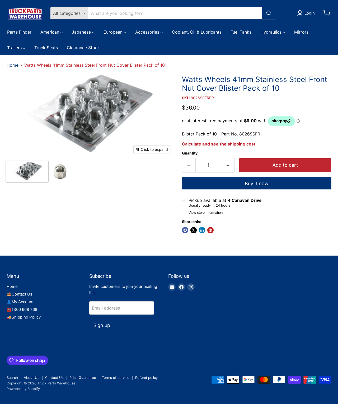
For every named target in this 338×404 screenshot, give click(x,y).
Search (12, 377)
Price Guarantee (82, 377)
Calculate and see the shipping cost (218, 144)
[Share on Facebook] (185, 230)
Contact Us (54, 377)
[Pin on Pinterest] (210, 230)
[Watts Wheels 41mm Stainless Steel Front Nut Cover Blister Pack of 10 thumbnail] (27, 171)
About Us (31, 377)
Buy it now (257, 183)
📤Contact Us (19, 294)
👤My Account (20, 301)
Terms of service (115, 377)
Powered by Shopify (23, 389)
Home (12, 65)
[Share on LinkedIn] (202, 230)
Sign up (101, 325)
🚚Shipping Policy (24, 317)
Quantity (190, 153)
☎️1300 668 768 (22, 309)
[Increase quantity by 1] (228, 165)
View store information (206, 213)
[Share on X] (193, 230)
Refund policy (146, 377)
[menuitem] (19, 32)
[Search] (269, 13)
